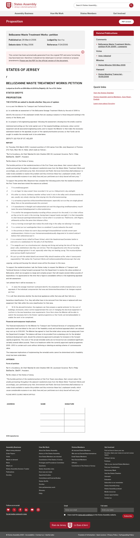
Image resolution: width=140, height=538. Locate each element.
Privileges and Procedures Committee (51, 463)
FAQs (40, 493)
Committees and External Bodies (50, 478)
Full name (104, 506)
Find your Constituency (112, 467)
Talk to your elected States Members (116, 464)
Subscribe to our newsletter (113, 482)
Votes (8, 456)
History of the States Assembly (49, 453)
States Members (88, 13)
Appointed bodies (45, 475)
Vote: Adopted (104, 56)
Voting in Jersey (109, 458)
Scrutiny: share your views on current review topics (119, 454)
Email (66, 506)
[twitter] (14, 510)
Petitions (107, 461)
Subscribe (128, 516)
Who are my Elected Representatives (84, 453)
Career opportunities (111, 495)
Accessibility (29, 535)
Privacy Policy (113, 535)
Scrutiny (9, 475)
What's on (9, 466)
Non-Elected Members (79, 460)
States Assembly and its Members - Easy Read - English (112, 98)
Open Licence (101, 535)
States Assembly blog (111, 485)
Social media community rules (16, 514)
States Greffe (43, 481)
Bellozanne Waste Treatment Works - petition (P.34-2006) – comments (114, 45)
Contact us (108, 498)
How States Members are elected (50, 456)
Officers (74, 463)
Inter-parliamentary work (47, 487)
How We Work (56, 13)
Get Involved (119, 13)
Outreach (107, 476)
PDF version (126, 22)
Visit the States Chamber (104, 93)
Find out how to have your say (114, 450)
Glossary (42, 490)
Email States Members (79, 456)
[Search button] (131, 5)
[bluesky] (8, 510)
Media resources (110, 492)
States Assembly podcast (113, 489)
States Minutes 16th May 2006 (111, 65)
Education (107, 479)
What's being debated (13, 450)
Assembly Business (24, 13)
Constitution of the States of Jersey (51, 460)
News (8, 463)
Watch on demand (12, 460)
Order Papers (10, 453)
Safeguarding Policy (126, 535)
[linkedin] (26, 510)
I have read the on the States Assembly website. (91, 515)
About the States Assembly (48, 450)
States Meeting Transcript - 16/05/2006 (110, 75)
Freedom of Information (86, 535)
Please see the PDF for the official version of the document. (44, 61)
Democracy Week (110, 470)
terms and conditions (85, 515)
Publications (10, 472)
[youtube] (32, 510)
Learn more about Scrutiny (104, 103)
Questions (42, 466)
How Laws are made (45, 472)
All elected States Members (81, 450)
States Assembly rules (46, 469)
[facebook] (20, 510)
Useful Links (49, 535)
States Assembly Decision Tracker (17, 469)
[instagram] (38, 510)
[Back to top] (134, 530)
